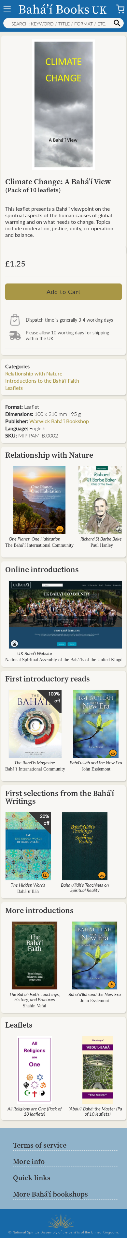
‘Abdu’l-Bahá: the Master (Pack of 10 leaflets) (97, 1111)
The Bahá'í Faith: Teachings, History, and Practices (34, 996)
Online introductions (42, 569)
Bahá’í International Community (35, 769)
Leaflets (14, 387)
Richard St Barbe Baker (101, 538)
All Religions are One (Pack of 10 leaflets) (34, 1111)
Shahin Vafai (34, 1005)
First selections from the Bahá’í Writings (59, 797)
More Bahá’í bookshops (50, 1194)
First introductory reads (47, 678)
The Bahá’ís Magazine (34, 762)
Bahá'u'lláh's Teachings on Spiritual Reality (85, 887)
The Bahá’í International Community (39, 545)
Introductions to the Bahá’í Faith (42, 380)
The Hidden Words (28, 884)
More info (29, 1161)
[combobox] (63, 23)
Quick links (31, 1178)
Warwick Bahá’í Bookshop (59, 421)
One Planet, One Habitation (34, 538)
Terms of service (39, 1145)
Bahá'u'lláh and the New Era (96, 762)
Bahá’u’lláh (28, 891)
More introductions (39, 910)
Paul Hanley (102, 545)
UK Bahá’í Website (34, 653)
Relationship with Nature (33, 373)
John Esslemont (96, 769)
